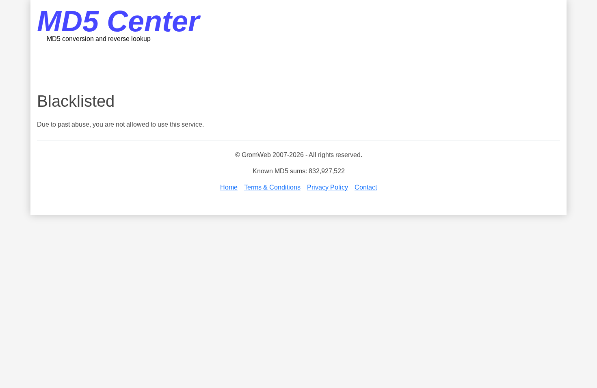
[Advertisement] (298, 67)
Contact (366, 187)
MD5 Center (118, 21)
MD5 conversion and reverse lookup (99, 38)
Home (229, 187)
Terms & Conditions (272, 187)
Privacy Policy (327, 187)
